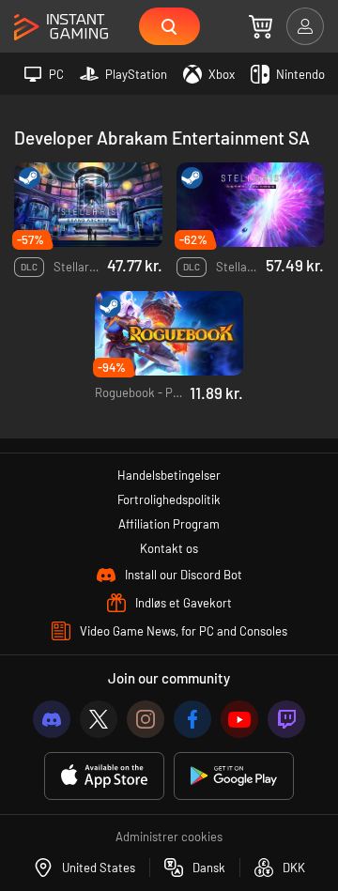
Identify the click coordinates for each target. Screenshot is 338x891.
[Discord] (51, 719)
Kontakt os (169, 548)
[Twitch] (286, 719)
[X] (98, 719)
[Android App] (234, 776)
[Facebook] (192, 719)
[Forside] (61, 27)
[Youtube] (239, 719)
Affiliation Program (169, 523)
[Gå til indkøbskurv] (260, 26)
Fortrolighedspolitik (169, 499)
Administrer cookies (169, 836)
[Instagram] (145, 719)
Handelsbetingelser (169, 475)
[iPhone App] (104, 776)
